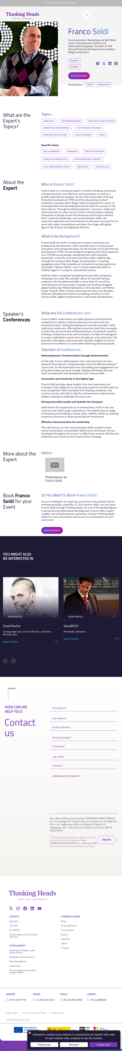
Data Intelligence (18, 961)
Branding (72, 151)
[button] (5, 660)
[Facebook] (25, 908)
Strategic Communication (22, 957)
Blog (63, 921)
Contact (65, 947)
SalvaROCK (71, 625)
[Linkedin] (32, 908)
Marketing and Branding (56, 128)
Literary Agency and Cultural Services (23, 935)
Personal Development (55, 135)
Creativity (48, 121)
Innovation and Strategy (101, 121)
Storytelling (102, 167)
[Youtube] (39, 908)
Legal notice (12, 1012)
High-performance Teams (56, 167)
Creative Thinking (94, 151)
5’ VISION (14, 930)
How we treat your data (34, 1012)
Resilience (82, 167)
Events (64, 934)
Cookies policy (57, 1012)
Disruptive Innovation (55, 159)
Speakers (14, 921)
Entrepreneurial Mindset (88, 159)
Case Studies (67, 930)
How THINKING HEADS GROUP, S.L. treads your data (73, 841)
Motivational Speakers (89, 128)
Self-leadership (51, 151)
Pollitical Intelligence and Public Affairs (22, 951)
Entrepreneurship (71, 121)
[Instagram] (18, 908)
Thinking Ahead (68, 925)
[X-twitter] (11, 908)
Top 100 (13, 925)
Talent (64, 943)
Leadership (14, 965)
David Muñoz (12, 625)
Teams (102, 135)
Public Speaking (83, 135)
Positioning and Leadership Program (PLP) (22, 971)
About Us (65, 939)
